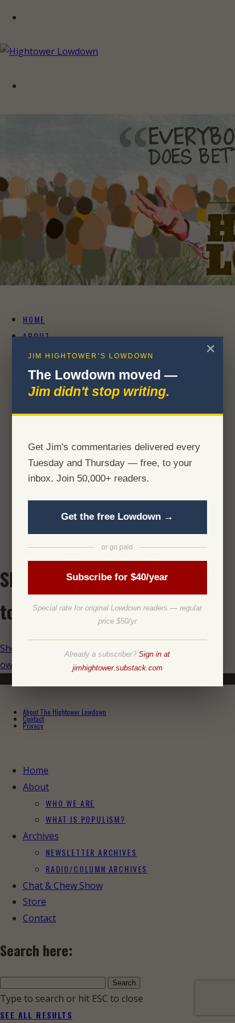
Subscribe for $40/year (117, 577)
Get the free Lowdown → (117, 516)
